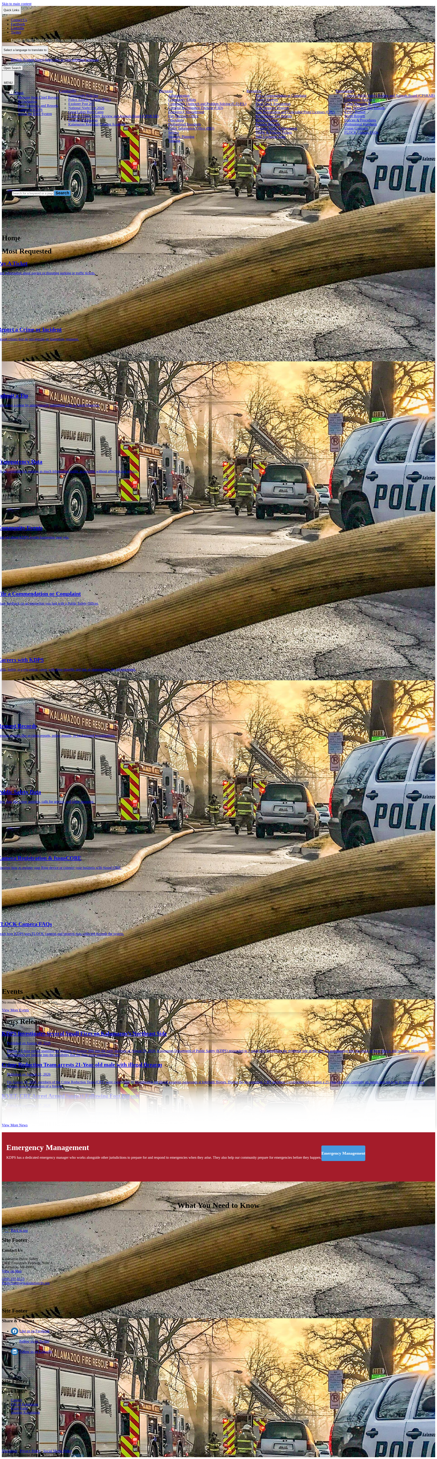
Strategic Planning (181, 137)
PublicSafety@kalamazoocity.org (26, 1283)
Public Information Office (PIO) (191, 128)
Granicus (77, 1455)
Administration (179, 96)
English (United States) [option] (55, 60)
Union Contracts (356, 128)
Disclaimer (9, 1451)
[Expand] (29, 93)
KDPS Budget (354, 112)
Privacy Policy (30, 1451)
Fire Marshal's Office (183, 116)
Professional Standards (184, 124)
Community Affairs (182, 100)
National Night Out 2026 (86, 108)
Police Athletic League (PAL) (89, 100)
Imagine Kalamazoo (25, 1412)
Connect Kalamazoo (83, 120)
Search (7, 193)
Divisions (166, 91)
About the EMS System (35, 114)
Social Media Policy (57, 1451)
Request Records (268, 124)
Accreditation (27, 101)
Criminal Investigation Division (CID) (195, 108)
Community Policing (83, 96)
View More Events (15, 1010)
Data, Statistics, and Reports (38, 106)
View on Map (12, 1271)
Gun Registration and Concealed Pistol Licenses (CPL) (295, 112)
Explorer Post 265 (81, 104)
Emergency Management (186, 112)
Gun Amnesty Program (272, 108)
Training (174, 141)
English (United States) (55, 40)
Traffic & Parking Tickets (274, 132)
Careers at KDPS (30, 110)
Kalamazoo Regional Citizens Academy (97, 124)
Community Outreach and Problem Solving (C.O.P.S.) (207, 104)
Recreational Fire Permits (274, 116)
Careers (16, 1400)
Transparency (345, 91)
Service (173, 132)
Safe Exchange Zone (271, 137)
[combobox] (25, 50)
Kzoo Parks (19, 1408)
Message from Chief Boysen (38, 97)
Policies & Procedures (360, 120)
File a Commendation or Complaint (281, 96)
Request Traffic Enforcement (276, 128)
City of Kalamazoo (24, 1404)
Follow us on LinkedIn (35, 1352)
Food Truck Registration (273, 104)
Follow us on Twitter (34, 1341)
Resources (253, 91)
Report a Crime (267, 120)
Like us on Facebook (34, 1331)
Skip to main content (16, 4)
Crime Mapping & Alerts (362, 104)
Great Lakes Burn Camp (86, 112)
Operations (176, 120)
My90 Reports (354, 116)
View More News (15, 1125)
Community (67, 91)
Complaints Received (359, 100)
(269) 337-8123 (13, 1279)
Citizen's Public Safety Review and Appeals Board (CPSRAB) (113, 116)
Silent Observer (267, 100)
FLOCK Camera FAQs (361, 132)
